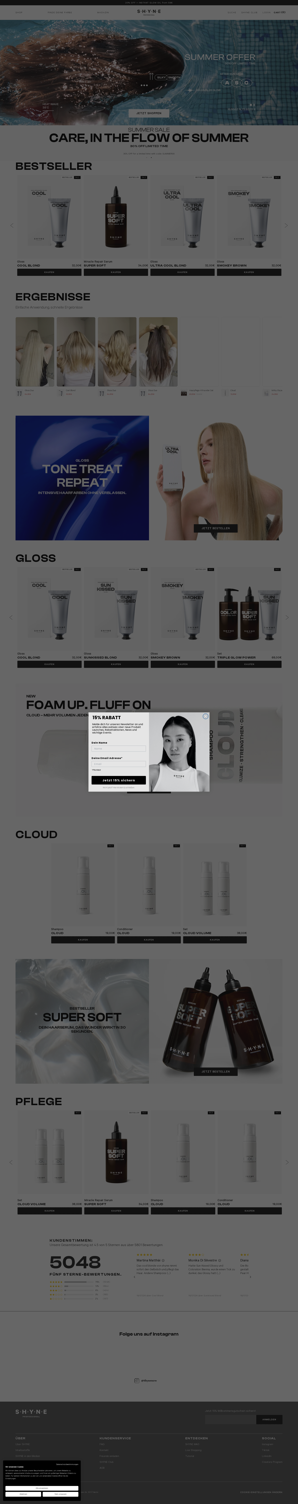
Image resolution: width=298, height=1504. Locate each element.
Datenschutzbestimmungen (67, 1464)
